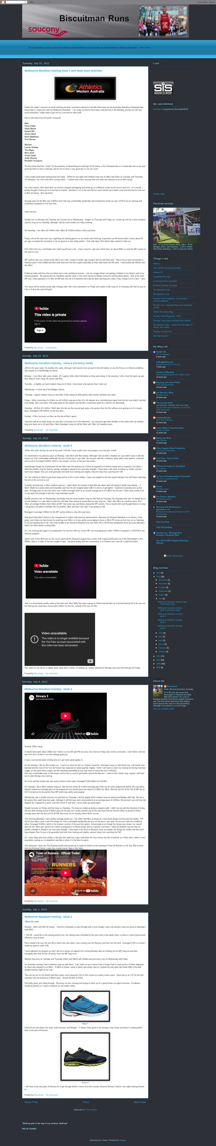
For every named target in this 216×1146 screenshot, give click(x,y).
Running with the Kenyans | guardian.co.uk (168, 508)
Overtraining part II (163, 499)
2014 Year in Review (164, 420)
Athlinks (156, 264)
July (161, 599)
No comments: (52, 430)
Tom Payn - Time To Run (167, 458)
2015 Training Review (165, 385)
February (163, 648)
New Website (161, 440)
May (161, 637)
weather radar (159, 194)
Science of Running (165, 372)
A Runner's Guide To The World (170, 466)
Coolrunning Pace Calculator (165, 281)
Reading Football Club (162, 332)
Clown (159, 486)
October (162, 587)
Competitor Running (161, 277)
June (161, 633)
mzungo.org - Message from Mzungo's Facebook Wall (169, 534)
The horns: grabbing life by (167, 479)
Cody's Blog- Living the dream (170, 428)
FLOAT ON (161, 352)
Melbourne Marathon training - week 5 (48, 445)
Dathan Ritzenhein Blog (163, 312)
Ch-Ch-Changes (162, 354)
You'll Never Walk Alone (165, 451)
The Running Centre (161, 290)
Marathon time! (162, 395)
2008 (158, 667)
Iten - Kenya (161, 469)
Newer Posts (31, 1102)
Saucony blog (162, 522)
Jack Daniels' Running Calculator (167, 268)
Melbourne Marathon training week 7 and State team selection (63, 70)
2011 (158, 656)
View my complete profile (164, 709)
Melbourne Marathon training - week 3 (48, 916)
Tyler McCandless (164, 527)
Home (86, 1102)
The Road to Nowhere (166, 497)
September (163, 591)
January (162, 652)
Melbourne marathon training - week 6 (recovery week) (59, 363)
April (161, 640)
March (161, 644)
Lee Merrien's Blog (164, 392)
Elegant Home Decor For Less (168, 364)
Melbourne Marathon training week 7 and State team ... (172, 603)
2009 (158, 664)
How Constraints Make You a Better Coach (173, 375)
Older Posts (140, 1102)
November (163, 583)
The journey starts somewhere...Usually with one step (172, 404)
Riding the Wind (163, 438)
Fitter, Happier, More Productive (170, 448)
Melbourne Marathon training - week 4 (48, 689)
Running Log (158, 109)
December (163, 580)
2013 (158, 573)
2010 (158, 660)
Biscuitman (172, 686)
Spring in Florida (162, 430)
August (162, 595)
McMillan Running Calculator (165, 285)
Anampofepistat (163, 418)
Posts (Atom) (91, 1110)
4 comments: (52, 348)
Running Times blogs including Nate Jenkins (172, 320)
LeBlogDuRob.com (164, 362)
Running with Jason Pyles (168, 382)
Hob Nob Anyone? (160, 336)
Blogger (122, 1140)
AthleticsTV (158, 272)
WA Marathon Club (161, 294)
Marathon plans (162, 489)
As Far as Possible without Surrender (173, 476)
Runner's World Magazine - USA (166, 316)
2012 (158, 577)
